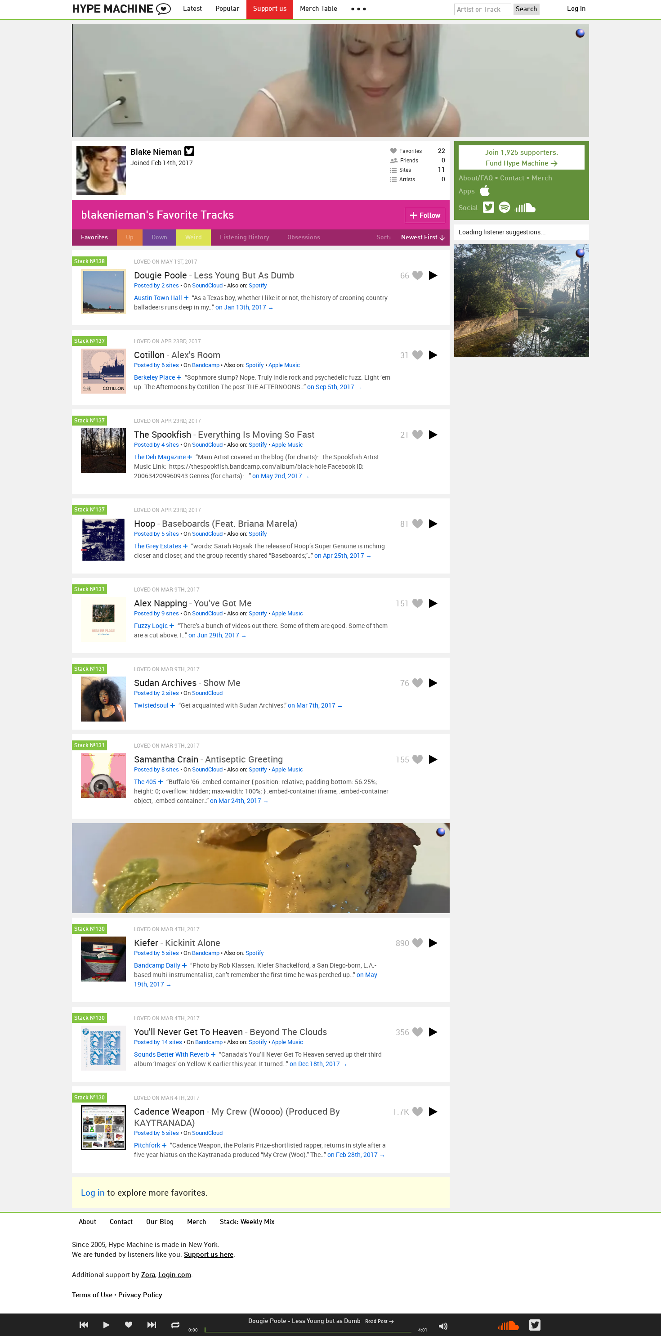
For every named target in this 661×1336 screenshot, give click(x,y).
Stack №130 (89, 929)
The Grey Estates (157, 546)
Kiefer (146, 943)
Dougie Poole (267, 1321)
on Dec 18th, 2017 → (319, 1063)
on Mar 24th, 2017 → (239, 800)
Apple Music (284, 365)
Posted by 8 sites (156, 769)
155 (402, 759)
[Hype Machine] (124, 9)
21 (404, 434)
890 (402, 943)
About (87, 1222)
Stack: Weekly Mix (247, 1222)
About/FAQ (476, 178)
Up (130, 237)
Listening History (244, 237)
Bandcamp (205, 365)
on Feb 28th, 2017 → (356, 1154)
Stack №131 (89, 589)
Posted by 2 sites (156, 285)
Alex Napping (160, 603)
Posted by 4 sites (156, 444)
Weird (193, 237)
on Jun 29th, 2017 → (217, 635)
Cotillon (149, 355)
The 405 (145, 781)
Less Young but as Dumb (326, 1321)
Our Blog (160, 1222)
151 (402, 603)
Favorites (94, 237)
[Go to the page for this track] (103, 291)
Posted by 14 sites (158, 1042)
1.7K (401, 1111)
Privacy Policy (140, 1294)
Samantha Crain (166, 759)
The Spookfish (162, 434)
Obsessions (303, 237)
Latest (192, 9)
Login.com (174, 1274)
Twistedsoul (151, 705)
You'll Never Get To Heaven (188, 1032)
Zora (148, 1274)
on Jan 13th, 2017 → (244, 307)
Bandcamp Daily (157, 965)
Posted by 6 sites (156, 365)
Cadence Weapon (169, 1111)
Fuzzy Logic (151, 625)
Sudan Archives (165, 683)
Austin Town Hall (158, 297)
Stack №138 (89, 262)
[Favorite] (417, 275)
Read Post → (379, 1321)
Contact (512, 178)
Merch (541, 178)
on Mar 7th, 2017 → (315, 705)
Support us (269, 9)
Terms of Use (92, 1294)
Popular (227, 9)
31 (404, 355)
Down (159, 237)
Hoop (144, 523)
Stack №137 (89, 341)
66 (404, 275)
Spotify (258, 285)
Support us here (208, 1254)
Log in (576, 9)
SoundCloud (207, 285)
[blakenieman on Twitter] (189, 152)
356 (402, 1032)
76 (404, 683)
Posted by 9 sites (156, 613)
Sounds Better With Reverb (171, 1054)
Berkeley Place (154, 377)
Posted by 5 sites (156, 533)
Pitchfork (147, 1145)
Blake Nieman (156, 151)
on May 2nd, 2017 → (281, 475)
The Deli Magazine (160, 457)
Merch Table (318, 9)
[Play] (433, 275)
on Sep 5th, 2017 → (334, 386)
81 (404, 524)
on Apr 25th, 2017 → (343, 555)
